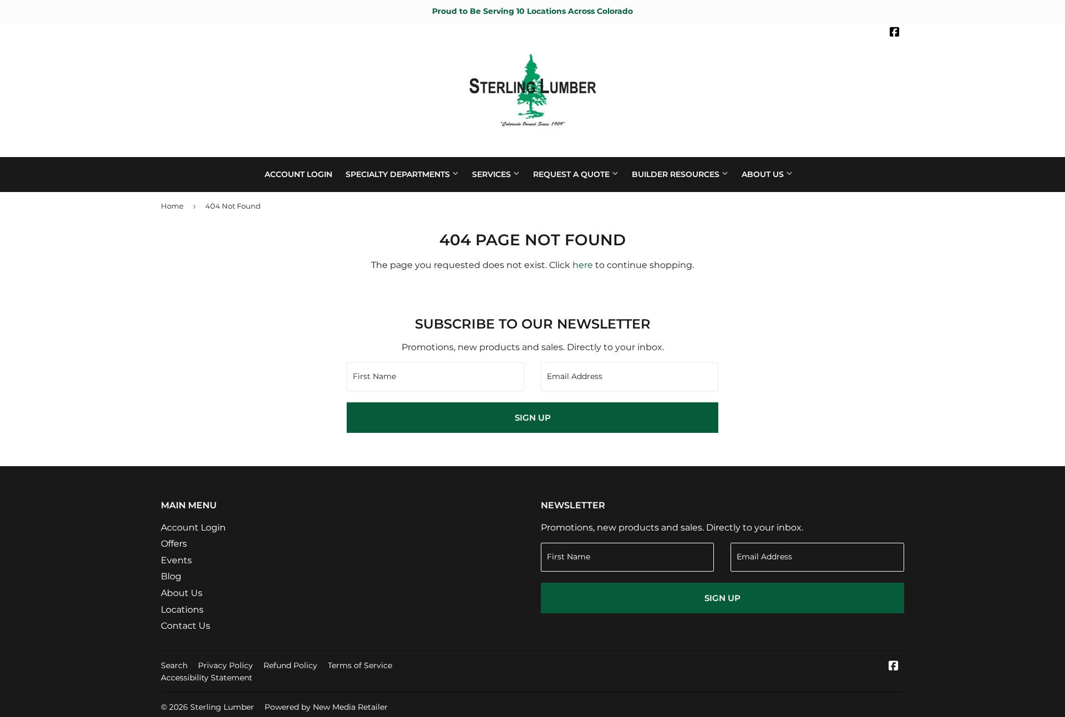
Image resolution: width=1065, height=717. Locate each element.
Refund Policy (290, 665)
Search (174, 665)
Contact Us (185, 625)
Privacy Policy (225, 665)
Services (492, 174)
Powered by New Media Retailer (326, 707)
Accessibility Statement (206, 677)
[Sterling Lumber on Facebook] (895, 33)
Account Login (298, 174)
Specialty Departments (399, 174)
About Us (764, 174)
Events (176, 560)
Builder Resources (677, 174)
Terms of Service (360, 665)
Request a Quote (572, 174)
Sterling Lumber (222, 707)
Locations (182, 609)
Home (172, 205)
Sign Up (533, 417)
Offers (174, 543)
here (582, 265)
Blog (171, 576)
